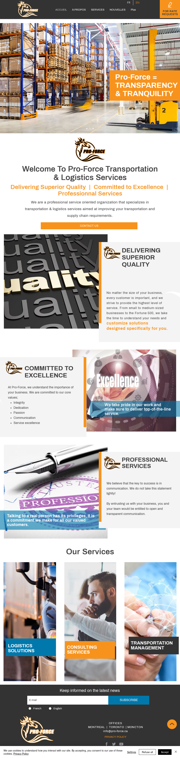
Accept (165, 752)
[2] (90, 128)
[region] (31, 612)
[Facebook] (106, 744)
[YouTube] (121, 744)
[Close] (176, 752)
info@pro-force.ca (115, 731)
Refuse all (147, 752)
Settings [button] (131, 752)
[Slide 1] (86, 128)
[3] (93, 128)
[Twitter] (113, 744)
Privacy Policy (21, 753)
